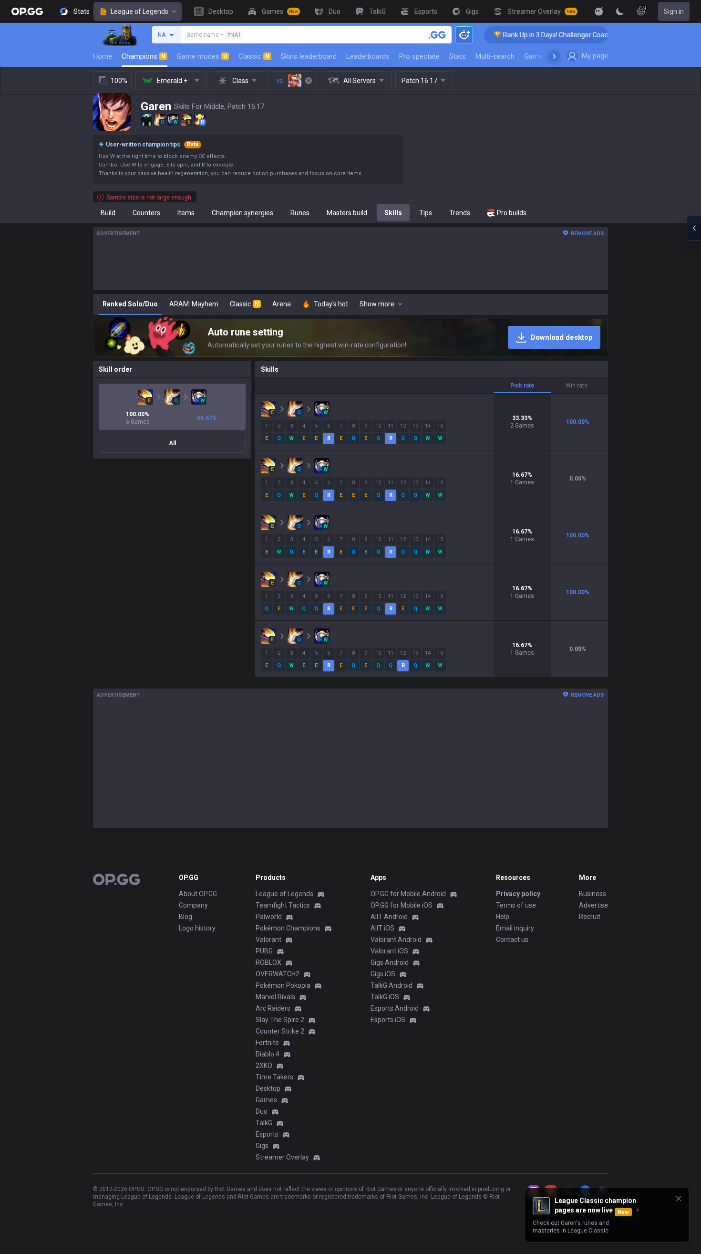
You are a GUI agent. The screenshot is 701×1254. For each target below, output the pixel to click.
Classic (253, 56)
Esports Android (395, 1008)
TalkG (264, 1123)
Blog (185, 916)
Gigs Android (390, 962)
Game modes (202, 56)
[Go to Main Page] (27, 11)
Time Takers (274, 1077)
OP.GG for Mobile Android (408, 894)
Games (266, 1100)
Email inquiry (515, 928)
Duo (262, 1111)
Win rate (577, 385)
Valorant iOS (389, 951)
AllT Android (389, 916)
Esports (267, 1134)
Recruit (589, 916)
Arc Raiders (273, 1008)
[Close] (678, 1198)
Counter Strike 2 (280, 1031)
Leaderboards (368, 56)
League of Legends (139, 11)
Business (592, 894)
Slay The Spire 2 (280, 1020)
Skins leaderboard (309, 56)
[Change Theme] (619, 11)
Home (102, 56)
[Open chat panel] (694, 228)
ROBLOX (268, 962)
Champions (143, 56)
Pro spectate (419, 56)
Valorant (268, 939)
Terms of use (516, 905)
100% (119, 80)
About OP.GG (198, 894)
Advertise (593, 905)
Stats (457, 56)
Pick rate (522, 385)
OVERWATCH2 (277, 974)
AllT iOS (382, 928)
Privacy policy (518, 894)
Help (502, 916)
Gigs (262, 1146)
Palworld (269, 916)
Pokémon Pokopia (283, 985)
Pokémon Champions (288, 928)
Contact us (512, 939)
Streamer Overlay (282, 1157)
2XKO (264, 1065)
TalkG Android (391, 985)
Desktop (268, 1088)
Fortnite (267, 1042)
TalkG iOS (385, 997)
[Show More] (598, 11)
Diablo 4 (267, 1054)
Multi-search (495, 56)
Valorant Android (396, 939)
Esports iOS (388, 1020)
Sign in (674, 11)
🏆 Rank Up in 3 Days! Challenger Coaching (527, 35)
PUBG (264, 951)
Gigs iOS (383, 974)
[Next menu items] (554, 56)
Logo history (197, 928)
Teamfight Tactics (283, 905)
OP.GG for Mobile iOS (402, 905)
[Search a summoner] (437, 34)
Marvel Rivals (275, 997)
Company (193, 905)
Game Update (545, 56)
